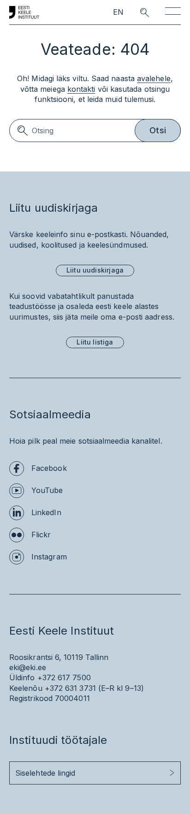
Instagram (49, 556)
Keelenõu (25, 688)
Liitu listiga (95, 342)
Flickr (41, 534)
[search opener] (136, 12)
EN (118, 12)
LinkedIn (46, 512)
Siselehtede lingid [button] (45, 773)
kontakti (81, 89)
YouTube (47, 490)
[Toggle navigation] (173, 12)
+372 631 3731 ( (73, 688)
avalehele (154, 78)
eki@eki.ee (27, 667)
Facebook (49, 468)
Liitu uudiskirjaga (95, 270)
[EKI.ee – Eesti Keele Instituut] (24, 12)
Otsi (157, 130)
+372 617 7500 (64, 677)
